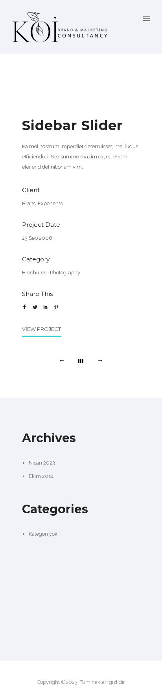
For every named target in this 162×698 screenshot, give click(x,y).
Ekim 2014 (41, 476)
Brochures (34, 273)
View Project (41, 329)
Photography (65, 273)
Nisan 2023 (42, 463)
